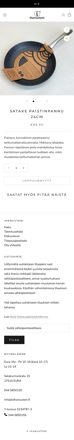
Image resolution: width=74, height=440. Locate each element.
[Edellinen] (27, 101)
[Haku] (63, 14)
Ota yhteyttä (12, 245)
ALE (37, 3)
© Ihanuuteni (37, 431)
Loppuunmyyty (37, 180)
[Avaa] (5, 14)
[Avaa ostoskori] (69, 14)
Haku (7, 227)
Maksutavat (12, 236)
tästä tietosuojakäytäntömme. (29, 317)
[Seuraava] (47, 101)
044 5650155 (17, 415)
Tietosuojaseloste (15, 241)
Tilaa (14, 340)
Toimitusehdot (13, 232)
